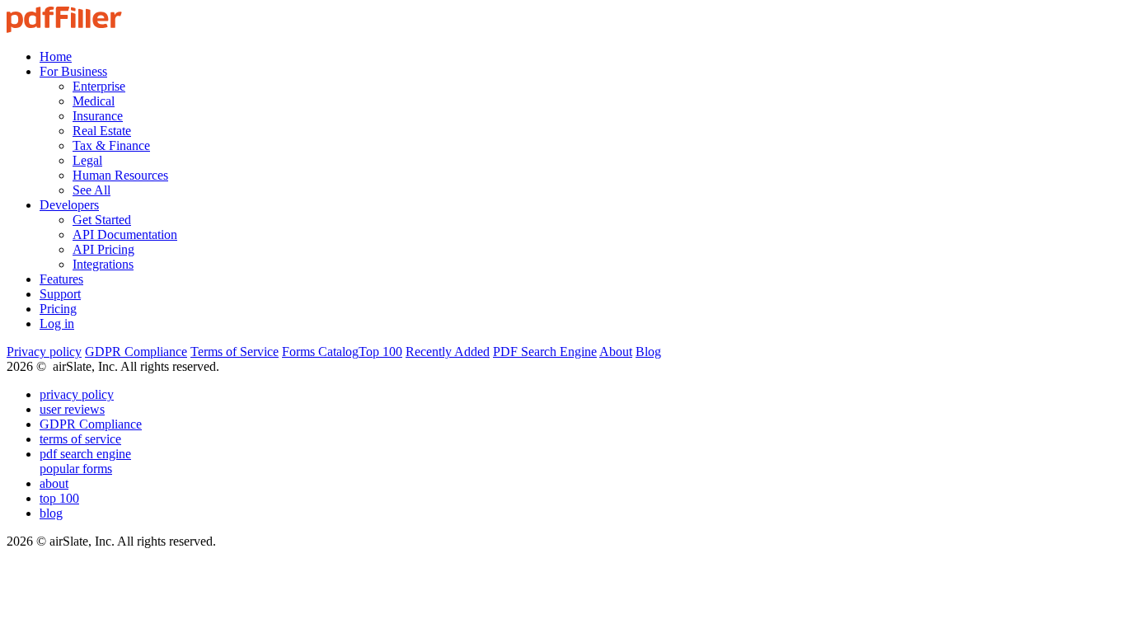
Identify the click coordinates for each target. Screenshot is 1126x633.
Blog (648, 352)
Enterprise (99, 86)
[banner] (64, 28)
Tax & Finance (111, 145)
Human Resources (120, 175)
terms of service (80, 439)
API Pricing (103, 249)
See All (91, 190)
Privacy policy (44, 352)
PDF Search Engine (545, 352)
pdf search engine (85, 454)
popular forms (76, 469)
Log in (57, 323)
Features (61, 279)
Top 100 (380, 352)
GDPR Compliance (136, 352)
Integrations (103, 264)
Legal (87, 160)
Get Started (102, 220)
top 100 (59, 498)
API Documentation (125, 234)
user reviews (72, 409)
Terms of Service (234, 352)
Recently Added (448, 352)
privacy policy (77, 394)
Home (56, 56)
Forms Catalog (320, 352)
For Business (73, 71)
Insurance (98, 116)
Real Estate (102, 131)
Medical (94, 101)
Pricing (58, 309)
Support (60, 294)
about (54, 483)
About (615, 352)
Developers (69, 205)
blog (51, 513)
